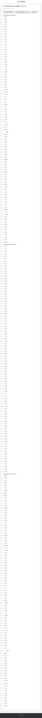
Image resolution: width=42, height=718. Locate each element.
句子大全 (21, 716)
